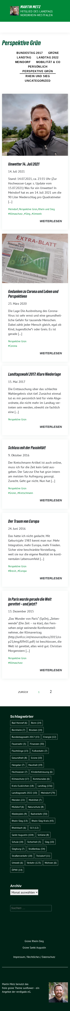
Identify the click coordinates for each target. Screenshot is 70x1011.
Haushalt (35, 764)
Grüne (53, 52)
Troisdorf (43, 855)
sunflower (28, 988)
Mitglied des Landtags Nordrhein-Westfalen (36, 13)
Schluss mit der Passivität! (27, 447)
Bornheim (18, 729)
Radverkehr (39, 813)
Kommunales (41, 778)
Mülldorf (18, 806)
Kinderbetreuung (41, 771)
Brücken (35, 729)
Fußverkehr (39, 750)
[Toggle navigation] (64, 27)
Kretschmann (26, 493)
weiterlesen (51, 221)
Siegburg (18, 848)
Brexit (13, 570)
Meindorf (23, 62)
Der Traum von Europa (23, 521)
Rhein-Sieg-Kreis (43, 820)
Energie (49, 736)
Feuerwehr (19, 743)
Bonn (36, 722)
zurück (23, 692)
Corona (13, 345)
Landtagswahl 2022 (24, 792)
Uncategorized (37, 80)
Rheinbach (19, 827)
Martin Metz (30, 7)
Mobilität (35, 799)
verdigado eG (23, 991)
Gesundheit (19, 757)
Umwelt (37, 213)
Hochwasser (19, 771)
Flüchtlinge (20, 750)
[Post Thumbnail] (35, 124)
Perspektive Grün (37, 71)
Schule (17, 841)
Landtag (24, 57)
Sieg (27, 213)
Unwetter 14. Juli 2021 (23, 164)
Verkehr (34, 862)
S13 (34, 827)
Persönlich (38, 66)
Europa (23, 570)
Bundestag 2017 (29, 52)
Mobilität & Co (48, 62)
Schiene (43, 834)
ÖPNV (17, 869)
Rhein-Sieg (20, 820)
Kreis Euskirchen (23, 785)
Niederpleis (19, 813)
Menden (18, 799)
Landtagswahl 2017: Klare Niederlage (34, 374)
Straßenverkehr (22, 855)
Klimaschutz (16, 213)
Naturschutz (36, 806)
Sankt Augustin (23, 834)
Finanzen (37, 743)
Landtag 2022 (48, 57)
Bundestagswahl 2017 (25, 736)
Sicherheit (34, 841)
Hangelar (18, 764)
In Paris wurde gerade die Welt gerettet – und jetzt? (29, 601)
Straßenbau (36, 848)
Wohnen (51, 862)
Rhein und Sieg (37, 76)
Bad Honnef (19, 722)
